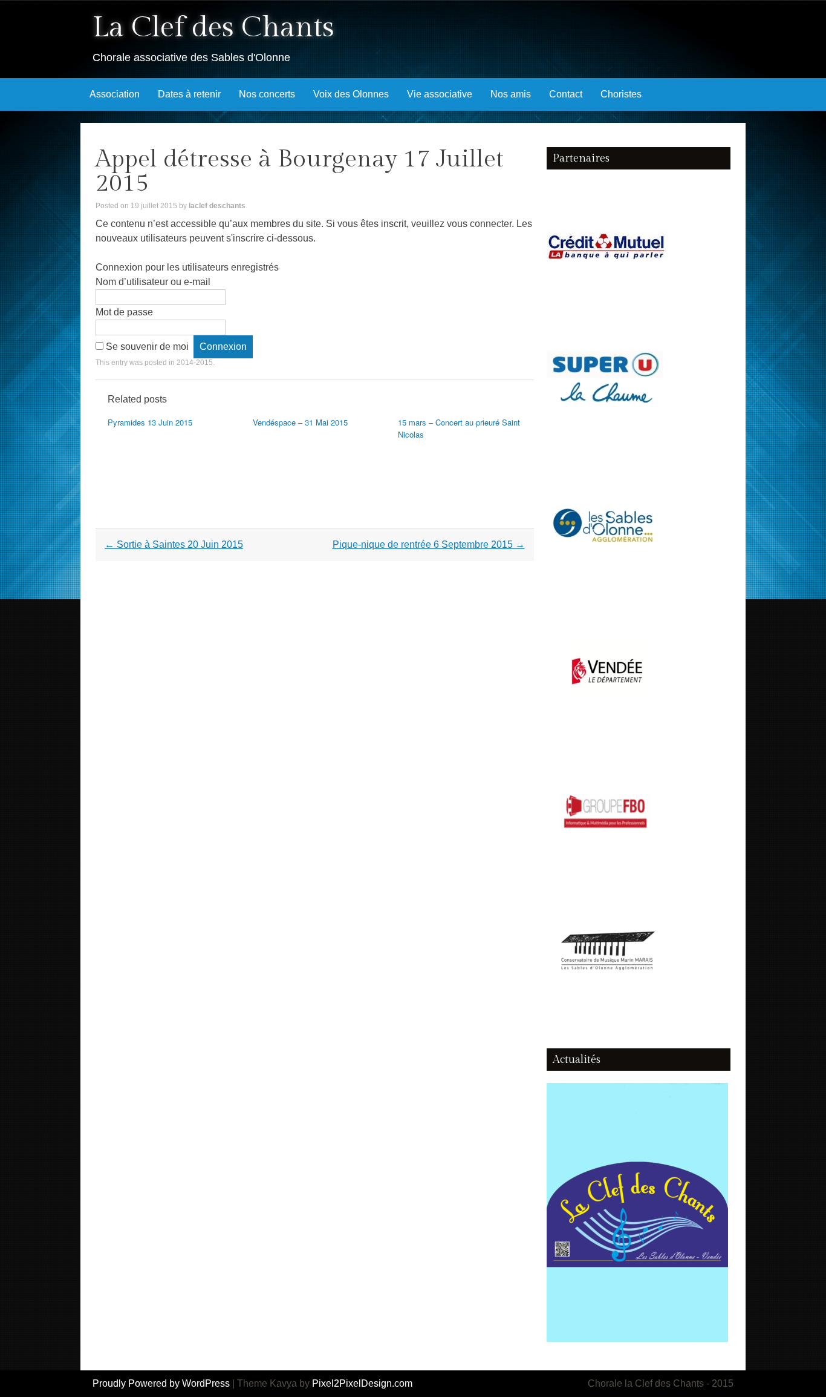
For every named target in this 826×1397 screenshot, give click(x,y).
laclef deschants (217, 206)
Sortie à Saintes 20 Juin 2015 (174, 544)
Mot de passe (124, 312)
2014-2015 (195, 362)
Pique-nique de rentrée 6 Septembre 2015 (429, 544)
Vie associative (439, 94)
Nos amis (510, 94)
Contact (565, 94)
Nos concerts (267, 94)
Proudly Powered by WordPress (161, 1383)
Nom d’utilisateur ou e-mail (153, 282)
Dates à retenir (189, 94)
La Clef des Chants (213, 27)
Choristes (621, 94)
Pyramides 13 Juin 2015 (150, 422)
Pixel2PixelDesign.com (362, 1383)
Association (114, 94)
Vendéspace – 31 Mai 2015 (300, 422)
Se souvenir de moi (147, 346)
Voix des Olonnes (351, 94)
